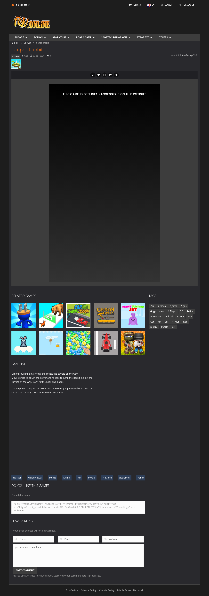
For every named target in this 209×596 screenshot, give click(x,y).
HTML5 (175, 321)
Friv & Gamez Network (130, 590)
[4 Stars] (178, 55)
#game (173, 305)
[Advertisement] (138, 20)
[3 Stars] (176, 55)
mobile (91, 477)
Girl (166, 321)
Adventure (59, 37)
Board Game (83, 37)
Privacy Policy (88, 590)
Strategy (143, 37)
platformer (124, 477)
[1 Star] (172, 55)
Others (163, 37)
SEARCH (168, 4)
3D (181, 311)
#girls (184, 305)
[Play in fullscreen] (104, 74)
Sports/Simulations (114, 37)
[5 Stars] (181, 55)
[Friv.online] (31, 21)
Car (152, 321)
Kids (185, 321)
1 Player (172, 311)
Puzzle (164, 326)
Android (169, 316)
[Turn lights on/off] (92, 74)
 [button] (110, 74)
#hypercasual (35, 477)
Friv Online (72, 590)
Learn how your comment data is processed (76, 575)
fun (79, 477)
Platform (107, 477)
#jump (52, 477)
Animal (66, 477)
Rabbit (140, 477)
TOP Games (135, 4)
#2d (152, 305)
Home (17, 43)
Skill (174, 326)
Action (38, 37)
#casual (17, 477)
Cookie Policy (107, 590)
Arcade (19, 37)
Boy (189, 316)
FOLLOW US (188, 4)
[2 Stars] (174, 55)
